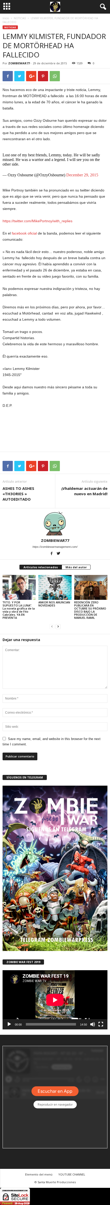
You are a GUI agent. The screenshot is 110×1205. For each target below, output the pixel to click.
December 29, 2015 (82, 175)
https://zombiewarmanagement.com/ (55, 546)
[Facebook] (52, 554)
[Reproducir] (9, 1024)
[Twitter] (59, 554)
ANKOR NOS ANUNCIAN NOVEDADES (54, 603)
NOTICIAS (20, 18)
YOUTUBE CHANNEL (71, 1174)
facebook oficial (25, 233)
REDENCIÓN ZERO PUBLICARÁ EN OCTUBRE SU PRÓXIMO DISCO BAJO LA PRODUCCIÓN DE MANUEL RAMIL (90, 610)
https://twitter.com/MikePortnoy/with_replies (37, 221)
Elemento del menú (38, 1174)
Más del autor (76, 567)
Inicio (6, 18)
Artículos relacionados (41, 567)
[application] (55, 999)
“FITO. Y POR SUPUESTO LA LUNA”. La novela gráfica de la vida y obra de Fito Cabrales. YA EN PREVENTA (19, 610)
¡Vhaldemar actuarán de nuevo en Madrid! (84, 491)
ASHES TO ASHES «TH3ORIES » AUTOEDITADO (18, 494)
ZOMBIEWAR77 (19, 63)
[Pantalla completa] (100, 1024)
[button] (102, 7)
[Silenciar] (92, 1024)
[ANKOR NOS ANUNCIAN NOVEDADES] (55, 587)
